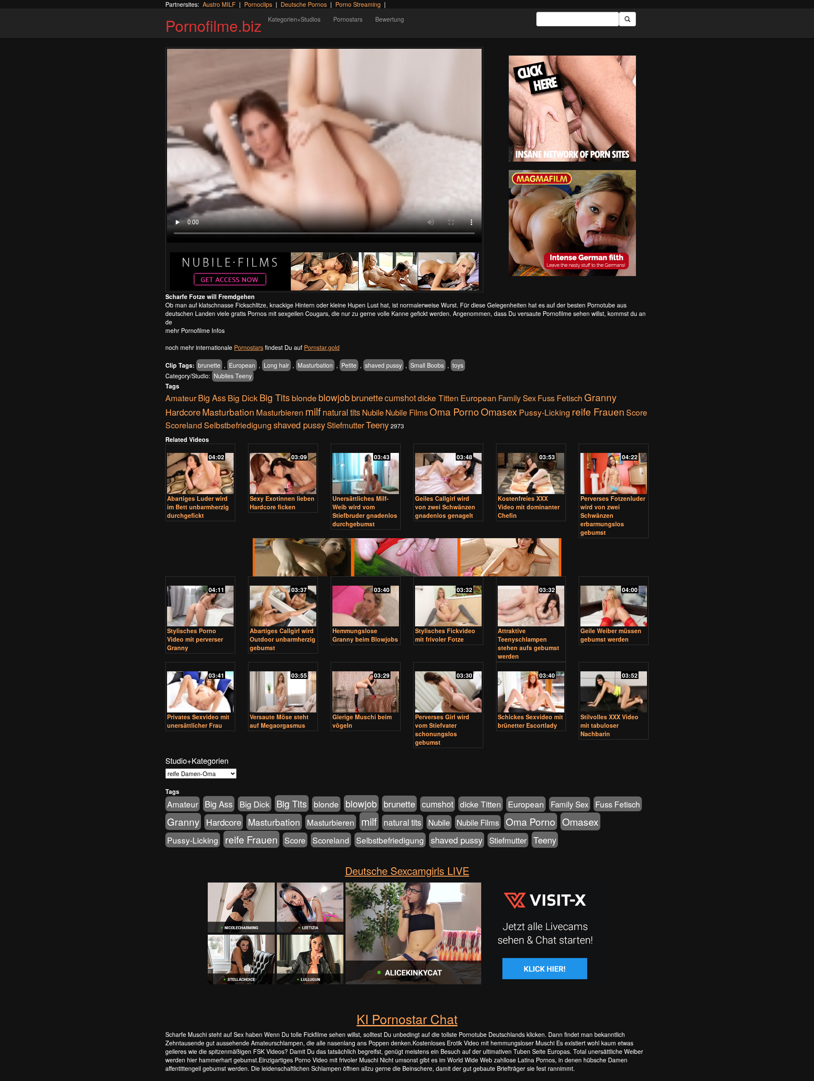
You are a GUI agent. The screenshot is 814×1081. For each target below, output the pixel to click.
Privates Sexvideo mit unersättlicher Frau (198, 720)
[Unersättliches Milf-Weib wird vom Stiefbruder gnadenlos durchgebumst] (365, 469)
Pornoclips (258, 4)
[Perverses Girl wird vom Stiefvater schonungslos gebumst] (448, 688)
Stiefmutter (345, 424)
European (242, 365)
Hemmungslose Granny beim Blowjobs (365, 634)
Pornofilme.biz (213, 25)
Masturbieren (280, 412)
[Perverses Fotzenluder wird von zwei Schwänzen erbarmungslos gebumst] (613, 469)
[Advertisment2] (572, 223)
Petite (349, 365)
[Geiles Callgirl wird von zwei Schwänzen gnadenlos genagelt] (448, 469)
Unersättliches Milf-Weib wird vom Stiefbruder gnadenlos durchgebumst (364, 511)
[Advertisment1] (572, 109)
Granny (600, 397)
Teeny (377, 424)
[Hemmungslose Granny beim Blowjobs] (365, 602)
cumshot (400, 398)
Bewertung (389, 19)
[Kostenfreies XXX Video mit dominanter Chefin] (531, 469)
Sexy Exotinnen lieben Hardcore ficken (282, 502)
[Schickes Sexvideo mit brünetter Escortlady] (531, 688)
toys (457, 365)
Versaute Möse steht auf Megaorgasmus (279, 720)
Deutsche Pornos (304, 4)
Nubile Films (406, 412)
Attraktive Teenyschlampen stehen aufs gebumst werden (528, 643)
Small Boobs (427, 365)
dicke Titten (438, 397)
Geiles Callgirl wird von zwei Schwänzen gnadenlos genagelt (445, 507)
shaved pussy (383, 365)
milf (313, 411)
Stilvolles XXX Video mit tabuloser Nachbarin (609, 725)
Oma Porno (454, 411)
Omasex (499, 411)
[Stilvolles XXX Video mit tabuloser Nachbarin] (613, 688)
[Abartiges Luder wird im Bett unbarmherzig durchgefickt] (200, 469)
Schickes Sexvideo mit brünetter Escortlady (530, 720)
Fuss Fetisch (560, 397)
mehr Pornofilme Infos (195, 330)
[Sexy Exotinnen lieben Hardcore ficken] (283, 469)
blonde (304, 398)
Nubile (373, 412)
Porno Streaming (358, 4)
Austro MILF (219, 4)
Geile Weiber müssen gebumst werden (610, 634)
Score (636, 412)
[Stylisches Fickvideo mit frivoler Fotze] (448, 602)
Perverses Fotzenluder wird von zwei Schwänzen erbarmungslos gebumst (612, 515)
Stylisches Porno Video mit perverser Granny (195, 639)
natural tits (341, 412)
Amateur (180, 397)
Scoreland (183, 424)
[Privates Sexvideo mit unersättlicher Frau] (200, 688)
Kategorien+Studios (294, 19)
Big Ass (212, 397)
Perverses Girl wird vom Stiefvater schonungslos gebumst (442, 729)
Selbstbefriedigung (238, 424)
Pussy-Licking (544, 412)
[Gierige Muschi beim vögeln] (365, 688)
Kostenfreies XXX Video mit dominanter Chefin (529, 507)
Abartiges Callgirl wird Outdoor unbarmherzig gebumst (282, 639)
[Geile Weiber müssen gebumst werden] (613, 602)
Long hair (276, 365)
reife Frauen (598, 411)
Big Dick (243, 397)
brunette (209, 365)
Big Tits (274, 397)
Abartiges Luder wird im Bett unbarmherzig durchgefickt (198, 507)
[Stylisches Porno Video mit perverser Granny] (200, 602)
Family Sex (517, 397)
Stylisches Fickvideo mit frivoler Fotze (445, 634)
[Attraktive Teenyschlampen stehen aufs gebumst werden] (531, 602)
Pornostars (347, 19)
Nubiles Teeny (233, 376)
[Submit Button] (627, 19)
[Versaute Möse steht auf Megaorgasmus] (283, 688)
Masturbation (315, 365)
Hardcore (183, 412)
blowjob (334, 397)
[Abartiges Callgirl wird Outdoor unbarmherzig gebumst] (283, 602)
